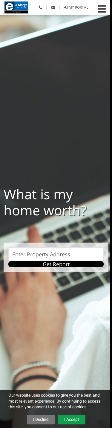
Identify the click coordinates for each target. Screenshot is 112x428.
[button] (102, 9)
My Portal (78, 7)
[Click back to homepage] (14, 6)
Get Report (56, 264)
